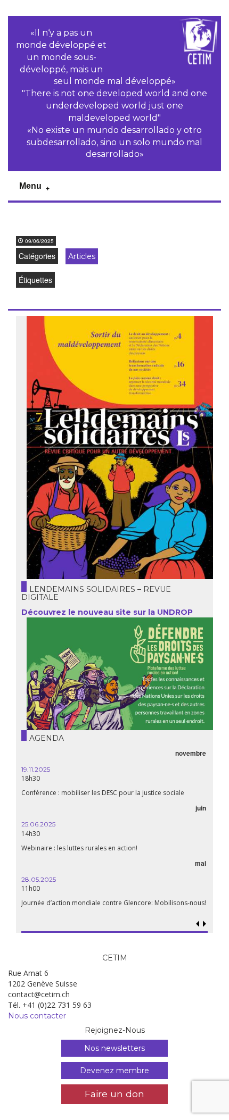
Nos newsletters (114, 1048)
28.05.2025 (38, 879)
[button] (205, 924)
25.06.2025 (38, 824)
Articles (81, 256)
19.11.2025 (35, 769)
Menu (30, 185)
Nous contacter (37, 1016)
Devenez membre (114, 1070)
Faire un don (114, 1093)
